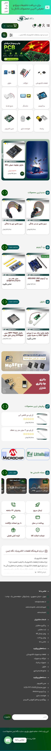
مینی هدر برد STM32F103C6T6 (13, 279)
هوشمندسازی (25, 129)
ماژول (9, 83)
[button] (3, 156)
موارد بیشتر (12, 472)
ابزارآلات (25, 83)
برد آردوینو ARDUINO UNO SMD (38, 279)
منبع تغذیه (9, 106)
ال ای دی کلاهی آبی (25, 415)
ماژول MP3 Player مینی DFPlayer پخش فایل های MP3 (13, 334)
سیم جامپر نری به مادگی (38, 224)
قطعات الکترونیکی (42, 83)
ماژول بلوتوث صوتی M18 (14, 165)
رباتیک (42, 129)
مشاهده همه (13, 247)
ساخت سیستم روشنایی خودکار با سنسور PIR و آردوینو (39, 489)
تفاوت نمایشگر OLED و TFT (16, 489)
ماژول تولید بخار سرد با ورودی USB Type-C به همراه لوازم (38, 334)
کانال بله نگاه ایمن (6, 7)
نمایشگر (25, 106)
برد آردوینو (42, 106)
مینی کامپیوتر (9, 129)
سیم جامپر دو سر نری (13, 224)
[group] (39, 486)
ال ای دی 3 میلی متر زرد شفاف (21, 430)
